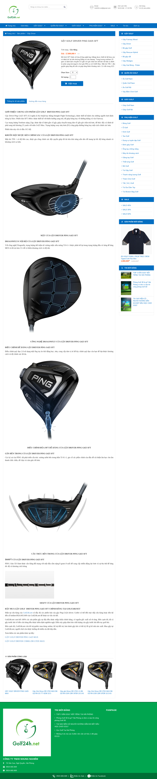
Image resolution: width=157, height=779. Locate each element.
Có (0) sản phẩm (144, 8)
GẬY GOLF (38, 26)
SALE (113, 26)
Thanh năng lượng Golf (131, 175)
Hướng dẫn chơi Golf (14, 31)
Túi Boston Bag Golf (130, 192)
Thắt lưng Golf (128, 162)
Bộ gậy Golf (127, 48)
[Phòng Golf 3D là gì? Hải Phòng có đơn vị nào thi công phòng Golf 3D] (126, 288)
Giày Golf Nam (128, 105)
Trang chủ (11, 26)
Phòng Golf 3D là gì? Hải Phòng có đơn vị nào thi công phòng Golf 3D (142, 284)
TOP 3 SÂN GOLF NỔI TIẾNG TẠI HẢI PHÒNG (74, 714)
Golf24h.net (28, 613)
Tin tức (125, 26)
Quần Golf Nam (128, 83)
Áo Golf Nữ (126, 87)
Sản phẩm (21, 33)
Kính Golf (126, 132)
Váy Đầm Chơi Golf (130, 92)
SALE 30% (126, 210)
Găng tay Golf (127, 157)
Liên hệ (30, 31)
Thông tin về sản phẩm (16, 101)
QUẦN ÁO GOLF (57, 26)
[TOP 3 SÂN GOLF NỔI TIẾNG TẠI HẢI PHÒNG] (126, 275)
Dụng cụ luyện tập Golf (131, 140)
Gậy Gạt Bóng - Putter (131, 65)
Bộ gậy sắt (126, 57)
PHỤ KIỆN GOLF (96, 26)
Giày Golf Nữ (127, 110)
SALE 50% (126, 214)
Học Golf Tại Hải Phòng (65, 730)
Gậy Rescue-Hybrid (130, 52)
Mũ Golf (125, 166)
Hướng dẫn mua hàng (37, 101)
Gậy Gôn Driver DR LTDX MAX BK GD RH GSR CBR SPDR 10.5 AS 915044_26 (100, 693)
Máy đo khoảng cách (130, 153)
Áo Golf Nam (127, 79)
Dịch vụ (136, 26)
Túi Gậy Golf (127, 170)
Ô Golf (125, 128)
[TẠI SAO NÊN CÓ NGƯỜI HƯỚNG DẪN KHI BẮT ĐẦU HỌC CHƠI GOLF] (126, 304)
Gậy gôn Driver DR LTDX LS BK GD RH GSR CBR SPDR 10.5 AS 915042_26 (72, 693)
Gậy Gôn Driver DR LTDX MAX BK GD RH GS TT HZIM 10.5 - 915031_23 (45, 693)
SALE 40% (126, 205)
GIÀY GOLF (77, 26)
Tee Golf (125, 136)
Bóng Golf (126, 123)
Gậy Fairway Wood (129, 39)
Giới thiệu (24, 26)
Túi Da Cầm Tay (128, 187)
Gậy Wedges (127, 61)
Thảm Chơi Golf (128, 179)
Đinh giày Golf (128, 145)
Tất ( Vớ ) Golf (128, 183)
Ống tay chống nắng (130, 149)
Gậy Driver (31, 33)
